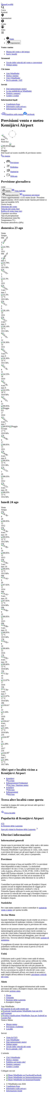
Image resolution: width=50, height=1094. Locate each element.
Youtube (36, 1080)
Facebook (30, 114)
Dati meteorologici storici (16, 89)
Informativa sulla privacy (16, 106)
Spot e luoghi (11, 54)
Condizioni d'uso (13, 104)
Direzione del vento (9, 207)
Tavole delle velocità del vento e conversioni (24, 62)
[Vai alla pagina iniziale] (1, 2)
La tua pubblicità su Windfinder (19, 91)
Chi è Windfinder (13, 78)
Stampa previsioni (11, 195)
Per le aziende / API (14, 80)
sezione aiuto (15, 991)
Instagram (37, 1077)
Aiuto (11, 39)
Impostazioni (15, 43)
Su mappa (6, 156)
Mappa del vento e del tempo (18, 52)
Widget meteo (11, 65)
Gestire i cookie (12, 96)
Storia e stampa (12, 76)
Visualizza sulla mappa (14, 114)
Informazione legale (14, 109)
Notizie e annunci (13, 93)
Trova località (9, 813)
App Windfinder (12, 73)
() (10, 209)
